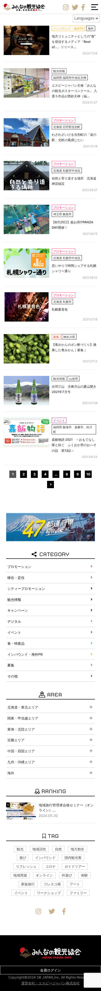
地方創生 (77, 849)
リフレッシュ (26, 866)
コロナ (50, 866)
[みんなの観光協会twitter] (75, 7)
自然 (58, 849)
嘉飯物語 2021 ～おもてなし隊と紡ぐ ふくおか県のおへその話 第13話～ (74, 445)
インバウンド (45, 858)
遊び (22, 858)
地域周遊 (20, 875)
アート (75, 884)
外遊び (67, 875)
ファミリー (78, 893)
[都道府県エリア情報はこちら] (50, 527)
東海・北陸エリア (21, 729)
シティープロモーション (26, 588)
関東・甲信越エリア (22, 718)
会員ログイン (50, 970)
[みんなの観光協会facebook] (83, 7)
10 (88, 474)
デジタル (14, 621)
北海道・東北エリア (22, 707)
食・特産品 (16, 643)
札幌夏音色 (60, 309)
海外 (10, 773)
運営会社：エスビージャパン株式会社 (50, 983)
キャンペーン (17, 610)
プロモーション (19, 566)
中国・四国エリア (21, 751)
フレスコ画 (52, 884)
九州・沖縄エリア (21, 762)
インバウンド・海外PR (25, 654)
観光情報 (14, 599)
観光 (20, 849)
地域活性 (39, 849)
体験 (84, 875)
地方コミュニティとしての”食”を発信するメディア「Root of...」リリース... (74, 41)
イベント (14, 632)
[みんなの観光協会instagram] (66, 7)
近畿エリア (16, 740)
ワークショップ (49, 893)
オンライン (44, 875)
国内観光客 (73, 858)
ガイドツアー (74, 866)
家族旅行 (28, 884)
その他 (12, 676)
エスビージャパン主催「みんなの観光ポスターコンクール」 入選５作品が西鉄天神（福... (74, 90)
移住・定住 (16, 577)
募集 (10, 665)
